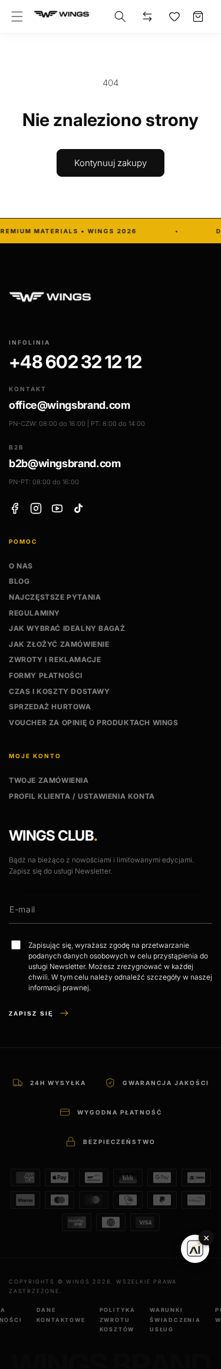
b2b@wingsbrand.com (65, 463)
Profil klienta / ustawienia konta (82, 796)
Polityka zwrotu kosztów (118, 1319)
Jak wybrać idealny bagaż (67, 628)
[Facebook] (15, 508)
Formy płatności (46, 675)
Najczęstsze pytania (55, 597)
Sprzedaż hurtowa (50, 706)
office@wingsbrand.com (69, 405)
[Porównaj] (147, 16)
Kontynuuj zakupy (110, 162)
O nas (21, 565)
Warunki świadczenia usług (175, 1319)
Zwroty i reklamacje (55, 659)
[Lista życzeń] (174, 16)
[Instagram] (36, 508)
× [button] (206, 1238)
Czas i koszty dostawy (59, 691)
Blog (19, 581)
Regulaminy (34, 613)
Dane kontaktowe (61, 1314)
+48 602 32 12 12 (75, 362)
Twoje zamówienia (49, 780)
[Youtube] (57, 508)
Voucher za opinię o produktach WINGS (94, 722)
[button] (17, 16)
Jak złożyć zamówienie (59, 644)
